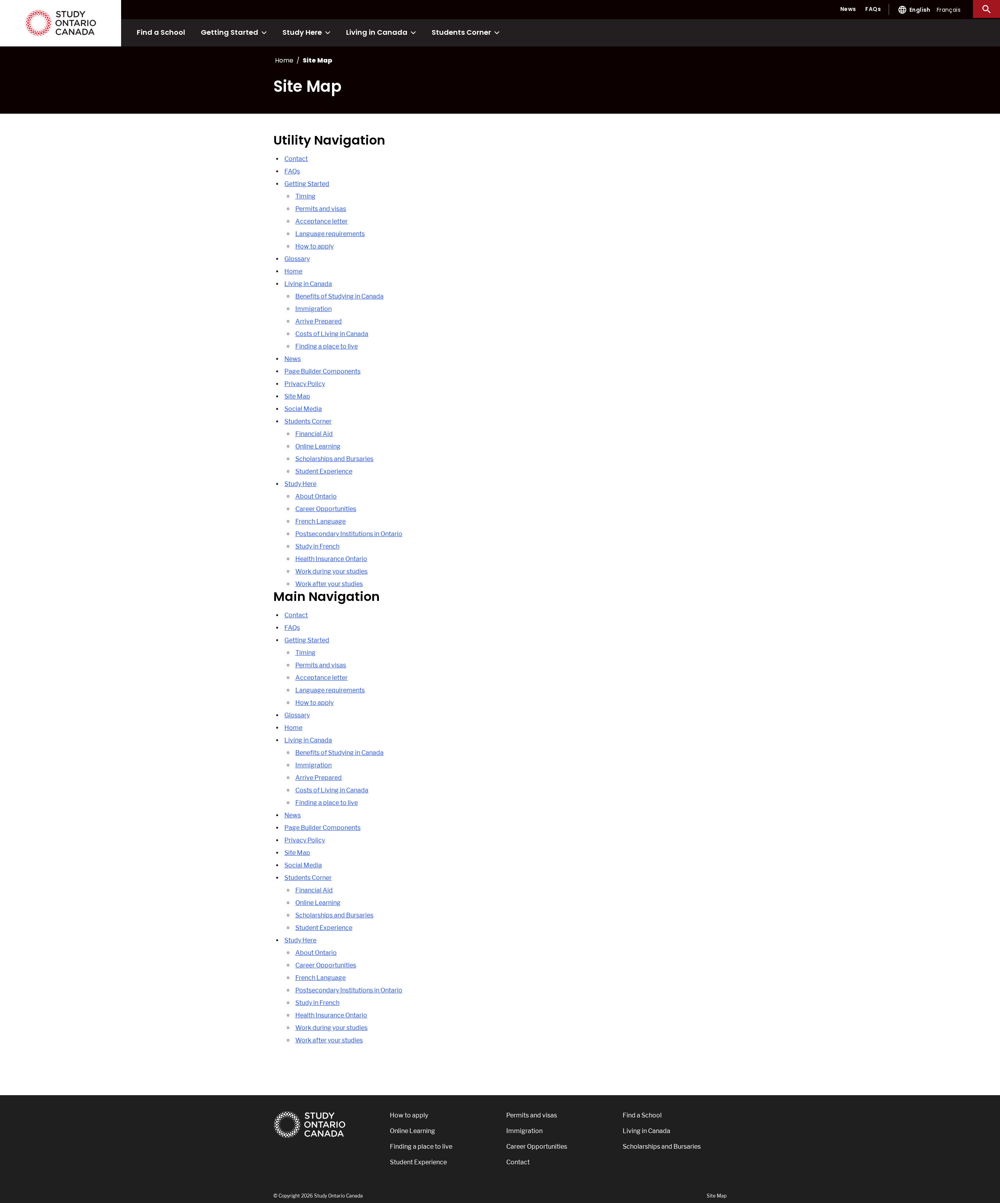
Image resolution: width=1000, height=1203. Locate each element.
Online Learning (318, 446)
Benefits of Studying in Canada (339, 296)
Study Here (302, 32)
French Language (320, 521)
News (848, 9)
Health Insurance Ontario (331, 559)
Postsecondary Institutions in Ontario (348, 534)
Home (293, 271)
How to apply (314, 246)
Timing (305, 196)
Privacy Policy (304, 384)
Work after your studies (329, 584)
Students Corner (461, 32)
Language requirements (330, 234)
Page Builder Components (322, 371)
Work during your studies (331, 571)
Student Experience (323, 471)
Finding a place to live (326, 346)
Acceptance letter (321, 221)
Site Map (297, 396)
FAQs (873, 9)
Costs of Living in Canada (331, 334)
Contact (296, 159)
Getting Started (229, 32)
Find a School (161, 32)
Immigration (313, 309)
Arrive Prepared (318, 321)
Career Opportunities (325, 509)
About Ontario (316, 496)
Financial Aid (314, 434)
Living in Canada (376, 32)
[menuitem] (920, 10)
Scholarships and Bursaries (334, 459)
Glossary (297, 259)
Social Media (303, 409)
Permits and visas (320, 209)
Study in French (317, 546)
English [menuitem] (919, 10)
